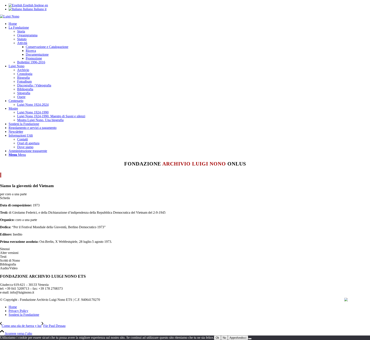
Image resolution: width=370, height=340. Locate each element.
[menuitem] (189, 24)
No (224, 337)
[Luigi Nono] (9, 16)
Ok (217, 337)
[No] (250, 338)
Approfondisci (238, 337)
